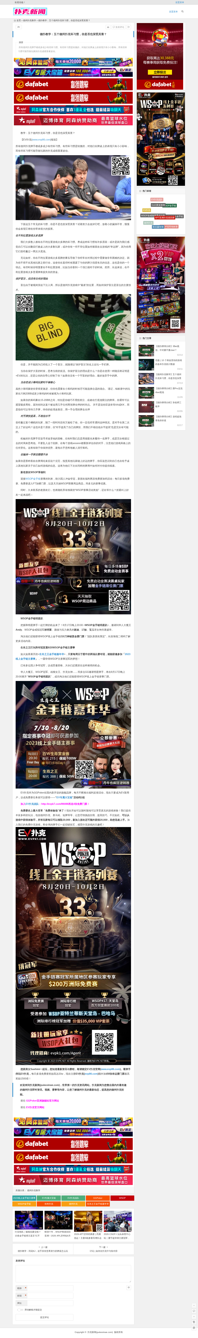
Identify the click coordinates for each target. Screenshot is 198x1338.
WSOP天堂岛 (150, 223)
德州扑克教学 (29, 20)
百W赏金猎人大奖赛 (156, 200)
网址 (19, 1303)
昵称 (21, 1288)
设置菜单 (179, 2)
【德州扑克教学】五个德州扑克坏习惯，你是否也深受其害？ (168, 378)
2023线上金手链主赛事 (24, 1198)
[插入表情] (128, 1287)
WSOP (122, 1198)
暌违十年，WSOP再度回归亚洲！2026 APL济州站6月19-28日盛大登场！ (58, 1236)
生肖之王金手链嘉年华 (51, 654)
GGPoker (97, 1198)
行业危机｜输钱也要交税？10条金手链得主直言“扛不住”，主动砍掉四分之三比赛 (28, 1236)
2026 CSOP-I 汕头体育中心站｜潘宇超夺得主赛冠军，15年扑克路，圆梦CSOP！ (117, 1238)
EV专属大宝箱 (64, 797)
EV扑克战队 (32, 804)
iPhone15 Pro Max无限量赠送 (156, 215)
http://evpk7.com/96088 (54, 804)
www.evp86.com (41, 139)
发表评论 (119, 27)
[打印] (108, 27)
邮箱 (21, 1295)
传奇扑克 (49, 1204)
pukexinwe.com (50, 1085)
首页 (19, 20)
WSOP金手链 (33, 478)
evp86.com (91, 1073)
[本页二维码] (194, 1327)
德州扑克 (73, 1204)
